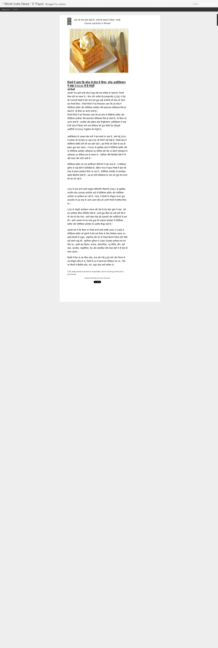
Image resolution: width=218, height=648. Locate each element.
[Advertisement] (140, 53)
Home (16, 9)
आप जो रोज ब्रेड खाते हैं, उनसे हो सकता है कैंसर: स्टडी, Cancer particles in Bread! (97, 21)
